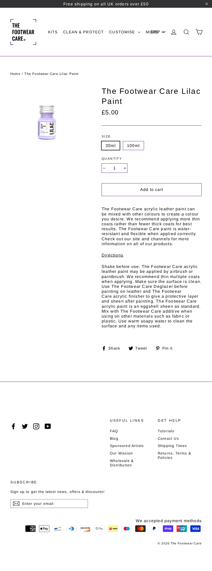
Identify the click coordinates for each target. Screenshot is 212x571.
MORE (153, 32)
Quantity (112, 158)
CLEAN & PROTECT (83, 32)
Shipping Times (172, 446)
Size (106, 136)
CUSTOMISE (122, 32)
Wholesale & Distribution (122, 463)
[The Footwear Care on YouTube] (48, 426)
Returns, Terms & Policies (174, 455)
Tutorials (166, 431)
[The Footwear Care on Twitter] (25, 426)
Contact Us (168, 438)
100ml (133, 145)
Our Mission (121, 453)
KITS (53, 32)
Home (15, 74)
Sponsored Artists (127, 446)
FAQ (114, 431)
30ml (110, 145)
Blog (114, 438)
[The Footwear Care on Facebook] (13, 426)
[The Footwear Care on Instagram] (36, 426)
